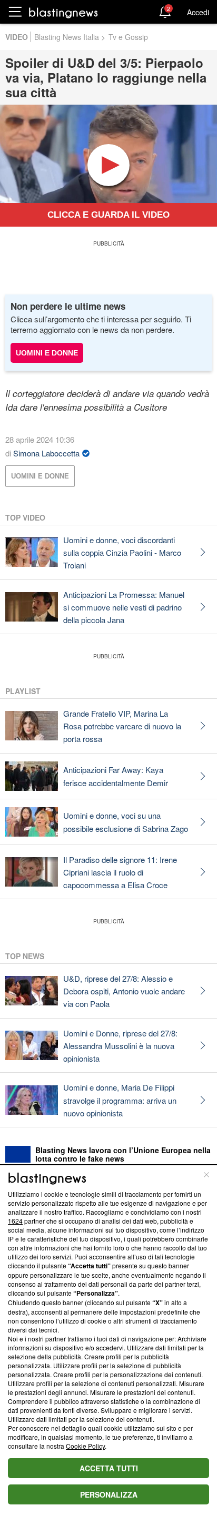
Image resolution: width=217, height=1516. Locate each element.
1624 (15, 1220)
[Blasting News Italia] (63, 12)
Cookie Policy (85, 1445)
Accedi (198, 12)
